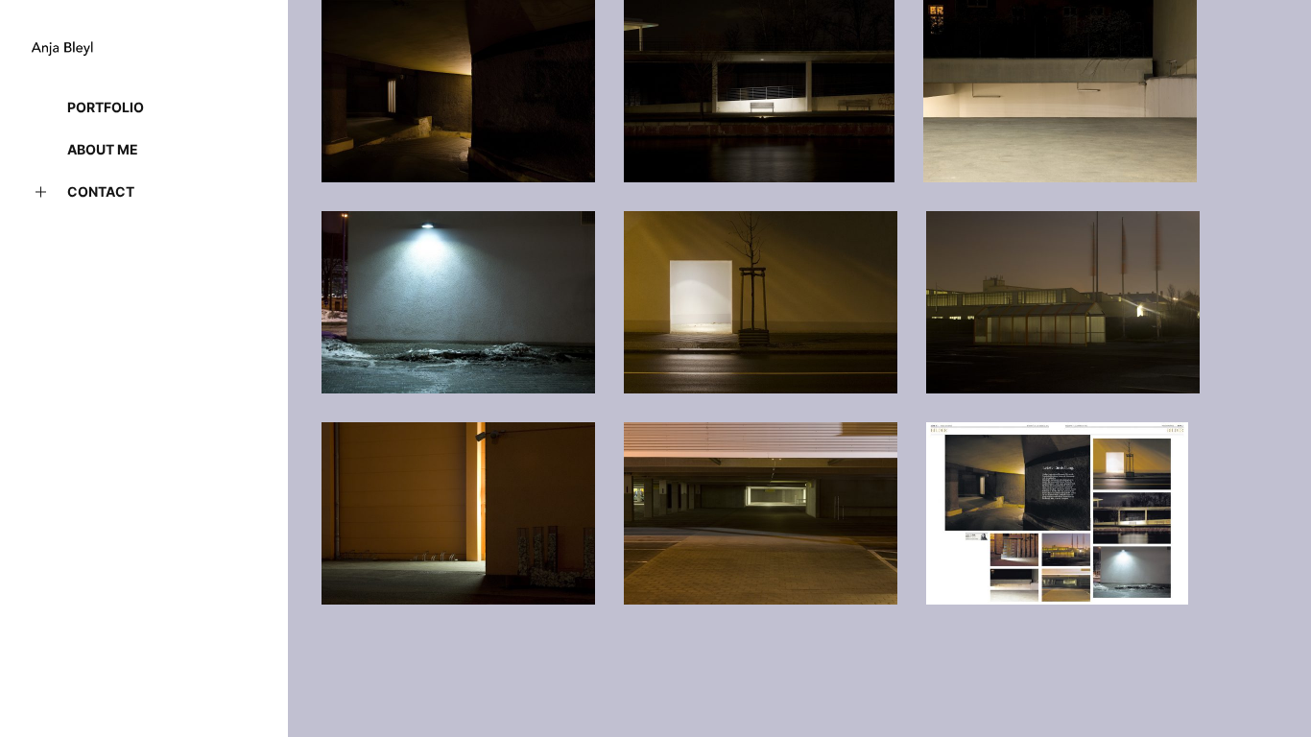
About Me (102, 149)
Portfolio (105, 107)
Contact (100, 191)
